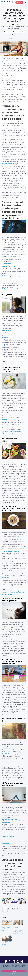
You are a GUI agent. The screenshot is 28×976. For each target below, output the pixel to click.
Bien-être (14, 5)
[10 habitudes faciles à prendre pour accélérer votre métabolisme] (7, 938)
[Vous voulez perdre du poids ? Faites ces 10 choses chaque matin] (7, 922)
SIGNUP (19, 2)
